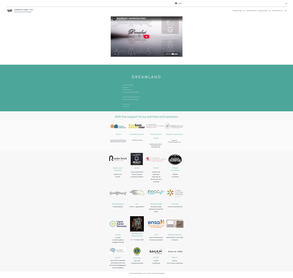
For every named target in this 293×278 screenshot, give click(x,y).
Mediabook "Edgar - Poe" (23, 10)
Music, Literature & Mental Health (23, 12)
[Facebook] (286, 3)
